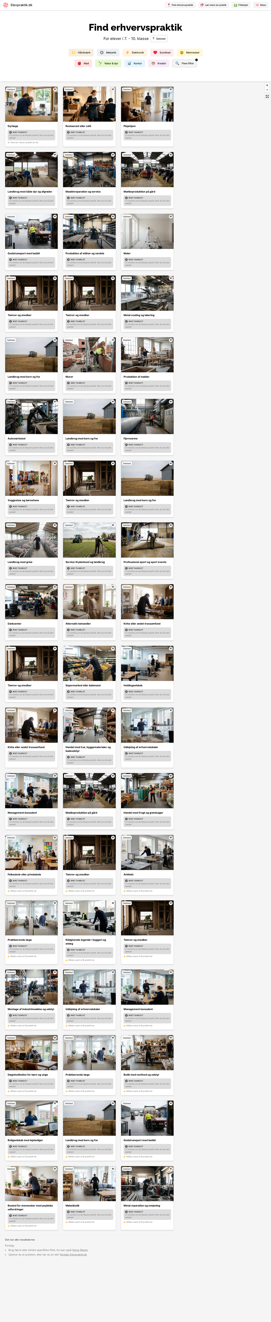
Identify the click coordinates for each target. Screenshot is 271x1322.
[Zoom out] (267, 90)
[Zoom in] (267, 85)
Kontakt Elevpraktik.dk (73, 1254)
